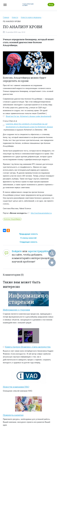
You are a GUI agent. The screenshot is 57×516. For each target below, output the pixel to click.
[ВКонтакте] (4, 230)
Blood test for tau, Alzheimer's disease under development (28, 116)
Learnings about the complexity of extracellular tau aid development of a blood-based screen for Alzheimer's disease (29, 125)
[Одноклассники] (8, 230)
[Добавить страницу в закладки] (52, 262)
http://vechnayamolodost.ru (41, 213)
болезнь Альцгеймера (12, 219)
